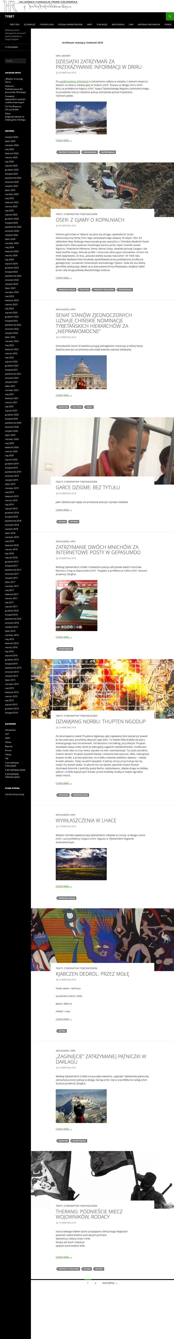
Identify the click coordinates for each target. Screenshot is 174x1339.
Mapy (89, 24)
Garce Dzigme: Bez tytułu (88, 487)
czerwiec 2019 (12, 488)
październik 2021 (13, 373)
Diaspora (63, 795)
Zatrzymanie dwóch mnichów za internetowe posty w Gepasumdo (98, 550)
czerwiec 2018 (12, 537)
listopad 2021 (11, 369)
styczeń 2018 (11, 557)
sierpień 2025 (11, 186)
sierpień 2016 (11, 626)
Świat (89, 407)
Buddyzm (63, 407)
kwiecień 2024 (12, 251)
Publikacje (102, 24)
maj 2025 (9, 198)
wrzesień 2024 (12, 230)
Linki (131, 24)
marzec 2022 (11, 353)
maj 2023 (9, 296)
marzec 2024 (11, 255)
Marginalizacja (67, 289)
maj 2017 (9, 590)
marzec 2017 (11, 598)
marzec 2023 (11, 304)
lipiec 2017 (10, 582)
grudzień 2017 (12, 561)
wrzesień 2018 (12, 524)
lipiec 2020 (10, 435)
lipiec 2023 (10, 288)
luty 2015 (9, 700)
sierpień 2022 (11, 333)
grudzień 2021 (12, 365)
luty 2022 (9, 357)
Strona (8, 750)
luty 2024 (9, 259)
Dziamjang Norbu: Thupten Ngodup (101, 721)
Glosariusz (29, 24)
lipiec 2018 (10, 533)
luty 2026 (9, 161)
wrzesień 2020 (12, 426)
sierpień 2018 (11, 528)
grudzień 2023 (12, 267)
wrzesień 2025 (12, 181)
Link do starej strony (14, 794)
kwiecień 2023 (12, 300)
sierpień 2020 (11, 430)
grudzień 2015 (12, 659)
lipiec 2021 (10, 386)
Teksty (59, 214)
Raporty (66, 55)
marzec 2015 (11, 696)
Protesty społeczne (69, 152)
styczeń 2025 (11, 214)
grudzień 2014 (12, 708)
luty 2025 (9, 210)
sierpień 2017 (11, 577)
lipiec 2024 (10, 239)
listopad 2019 (11, 467)
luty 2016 (9, 651)
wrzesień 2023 (12, 279)
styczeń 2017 (11, 606)
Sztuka (62, 521)
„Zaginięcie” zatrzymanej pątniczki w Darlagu (101, 1059)
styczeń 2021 (11, 410)
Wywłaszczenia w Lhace (86, 820)
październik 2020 (13, 422)
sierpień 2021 (11, 382)
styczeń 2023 (11, 312)
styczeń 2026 (11, 165)
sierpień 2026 (11, 137)
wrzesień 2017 (12, 573)
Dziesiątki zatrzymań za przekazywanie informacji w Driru (99, 64)
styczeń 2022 (11, 361)
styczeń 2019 (11, 508)
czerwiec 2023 (12, 292)
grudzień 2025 (12, 169)
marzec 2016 (11, 647)
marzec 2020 (11, 451)
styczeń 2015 (11, 704)
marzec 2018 (11, 549)
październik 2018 (13, 520)
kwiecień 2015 (12, 692)
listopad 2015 (11, 663)
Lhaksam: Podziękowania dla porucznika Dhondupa (15, 89)
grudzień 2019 (12, 463)
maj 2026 (9, 149)
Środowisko (90, 152)
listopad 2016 (11, 614)
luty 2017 (9, 602)
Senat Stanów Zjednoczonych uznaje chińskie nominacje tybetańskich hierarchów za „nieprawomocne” (94, 323)
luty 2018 (9, 553)
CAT (7, 734)
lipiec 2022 (10, 337)
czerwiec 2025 (12, 194)
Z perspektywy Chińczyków (12, 764)
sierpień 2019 (11, 479)
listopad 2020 (11, 418)
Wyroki (74, 521)
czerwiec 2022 (12, 341)
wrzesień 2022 (12, 328)
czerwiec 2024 (12, 243)
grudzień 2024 (12, 218)
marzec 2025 (11, 206)
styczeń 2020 (11, 459)
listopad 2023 (11, 271)
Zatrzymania (108, 152)
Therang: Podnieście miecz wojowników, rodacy (89, 1214)
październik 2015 (13, 667)
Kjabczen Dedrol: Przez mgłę (92, 973)
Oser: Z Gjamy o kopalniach (90, 219)
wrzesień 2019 (12, 475)
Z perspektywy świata (15, 769)
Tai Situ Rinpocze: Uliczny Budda (13, 108)
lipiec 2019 (10, 484)
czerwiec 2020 (12, 439)
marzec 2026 (11, 157)
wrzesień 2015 (12, 671)
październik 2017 (13, 569)
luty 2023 (9, 308)
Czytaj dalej (64, 140)
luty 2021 (9, 406)
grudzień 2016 (12, 610)
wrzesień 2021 (12, 377)
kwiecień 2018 (12, 545)
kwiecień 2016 (12, 643)
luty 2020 (9, 455)
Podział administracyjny (70, 24)
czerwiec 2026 (12, 145)
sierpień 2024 (11, 235)
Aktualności (62, 309)
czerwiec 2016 (12, 635)
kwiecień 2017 (12, 594)
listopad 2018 (11, 516)
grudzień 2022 (12, 316)
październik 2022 (13, 324)
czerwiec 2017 (12, 586)
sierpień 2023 (11, 284)
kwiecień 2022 (12, 349)
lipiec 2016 (10, 631)
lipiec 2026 (10, 141)
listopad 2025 (11, 173)
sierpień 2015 (11, 675)
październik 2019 (13, 471)
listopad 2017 (11, 565)
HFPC (58, 55)
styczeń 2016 (11, 655)
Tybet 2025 (14, 24)
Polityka (84, 289)
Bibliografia (118, 24)
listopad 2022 (11, 320)
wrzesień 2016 (12, 622)
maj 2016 (9, 639)
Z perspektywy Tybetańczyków (80, 214)
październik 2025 (13, 177)
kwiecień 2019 (12, 496)
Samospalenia (80, 795)
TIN (6, 758)
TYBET (9, 16)
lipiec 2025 (10, 190)
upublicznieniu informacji (74, 81)
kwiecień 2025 (12, 202)
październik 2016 (13, 618)
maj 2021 (9, 394)
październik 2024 (13, 226)
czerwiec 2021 (12, 390)
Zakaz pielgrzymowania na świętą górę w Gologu (15, 116)
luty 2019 (9, 504)
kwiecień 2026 (12, 153)
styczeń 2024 (11, 263)
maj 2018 (9, 541)
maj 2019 (9, 492)
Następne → (110, 1283)
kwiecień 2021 (12, 398)
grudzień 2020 (12, 414)
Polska (8, 742)
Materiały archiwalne (149, 24)
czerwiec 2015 (12, 684)
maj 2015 (9, 688)
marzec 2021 (11, 402)
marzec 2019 (11, 500)
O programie (11, 47)
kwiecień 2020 (12, 447)
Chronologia (47, 24)
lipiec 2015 (10, 680)
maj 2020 (9, 443)
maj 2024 (9, 247)
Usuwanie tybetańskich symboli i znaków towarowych (15, 99)
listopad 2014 (11, 712)
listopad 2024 (11, 222)
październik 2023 (13, 275)
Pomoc (168, 24)
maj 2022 (9, 345)
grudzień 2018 (12, 512)
